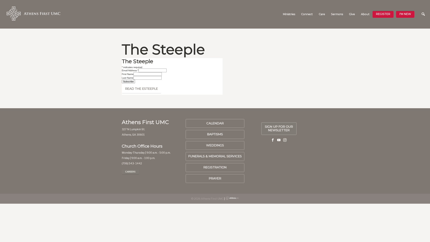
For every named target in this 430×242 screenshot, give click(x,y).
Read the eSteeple (141, 89)
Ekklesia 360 (232, 198)
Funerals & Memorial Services (215, 156)
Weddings (215, 145)
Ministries (289, 14)
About (365, 14)
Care (322, 14)
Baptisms (215, 134)
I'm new (405, 14)
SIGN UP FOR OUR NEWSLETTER (279, 128)
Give (352, 14)
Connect (307, 14)
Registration (215, 167)
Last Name (127, 77)
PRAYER (215, 178)
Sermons (337, 14)
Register (383, 14)
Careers (130, 171)
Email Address (130, 70)
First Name (128, 74)
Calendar (215, 123)
